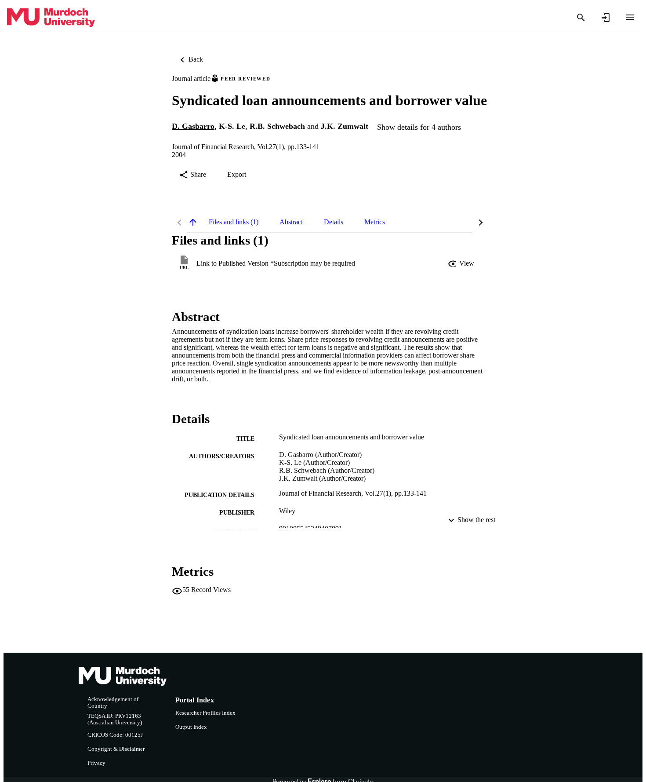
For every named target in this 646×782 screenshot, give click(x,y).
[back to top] (193, 222)
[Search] (581, 17)
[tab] (233, 222)
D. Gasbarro (193, 126)
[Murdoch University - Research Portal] (51, 18)
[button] (462, 263)
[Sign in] (605, 17)
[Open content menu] (630, 17)
